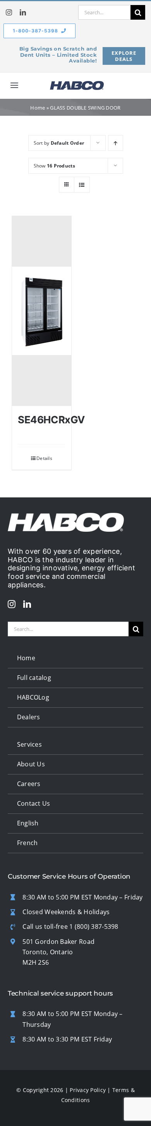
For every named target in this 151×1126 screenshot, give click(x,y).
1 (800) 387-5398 (93, 926)
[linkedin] (23, 12)
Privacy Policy (88, 1090)
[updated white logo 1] (66, 516)
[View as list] (81, 184)
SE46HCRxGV (51, 420)
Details (44, 458)
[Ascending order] (115, 143)
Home (37, 107)
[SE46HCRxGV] (41, 311)
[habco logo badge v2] (77, 84)
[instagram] (9, 12)
